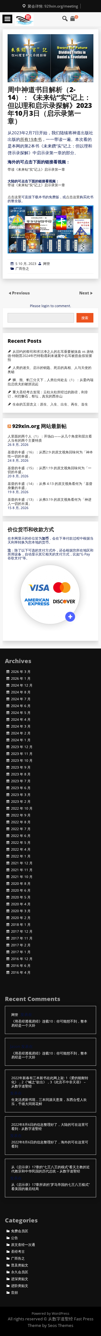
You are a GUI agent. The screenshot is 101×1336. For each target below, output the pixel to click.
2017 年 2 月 (21, 945)
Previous (21, 293)
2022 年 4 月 (21, 849)
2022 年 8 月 (21, 822)
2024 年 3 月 (21, 726)
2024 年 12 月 (22, 685)
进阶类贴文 (19, 1286)
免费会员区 (19, 1231)
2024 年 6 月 (21, 706)
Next (84, 293)
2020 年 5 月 (21, 897)
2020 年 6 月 (21, 890)
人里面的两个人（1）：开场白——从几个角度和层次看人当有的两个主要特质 (50, 438)
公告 (14, 1238)
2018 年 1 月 (21, 924)
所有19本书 (31, 139)
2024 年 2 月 (21, 733)
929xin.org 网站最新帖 (39, 426)
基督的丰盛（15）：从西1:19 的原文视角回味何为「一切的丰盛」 (49, 470)
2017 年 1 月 (21, 952)
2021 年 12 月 (22, 863)
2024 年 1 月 (21, 740)
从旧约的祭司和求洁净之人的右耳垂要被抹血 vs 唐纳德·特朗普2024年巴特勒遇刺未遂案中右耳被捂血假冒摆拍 (50, 355)
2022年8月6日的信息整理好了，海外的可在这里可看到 (49, 1144)
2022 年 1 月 (21, 856)
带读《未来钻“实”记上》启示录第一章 (36, 169)
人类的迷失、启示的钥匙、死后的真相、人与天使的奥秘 (49, 369)
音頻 (14, 1292)
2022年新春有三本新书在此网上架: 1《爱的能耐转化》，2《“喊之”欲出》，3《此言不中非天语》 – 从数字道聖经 (49, 1082)
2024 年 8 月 (21, 692)
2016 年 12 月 (22, 959)
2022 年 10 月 (22, 808)
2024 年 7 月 (21, 699)
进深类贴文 (19, 1279)
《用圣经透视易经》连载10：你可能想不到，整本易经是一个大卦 (49, 1023)
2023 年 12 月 (22, 747)
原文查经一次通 (23, 1244)
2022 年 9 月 (21, 815)
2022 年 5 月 (21, 842)
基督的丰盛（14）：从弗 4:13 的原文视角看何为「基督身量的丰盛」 (50, 486)
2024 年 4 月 (21, 719)
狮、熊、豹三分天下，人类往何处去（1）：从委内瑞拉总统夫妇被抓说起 (50, 382)
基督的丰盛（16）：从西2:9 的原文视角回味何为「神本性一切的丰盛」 (50, 454)
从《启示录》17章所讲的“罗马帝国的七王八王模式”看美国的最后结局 (50, 1187)
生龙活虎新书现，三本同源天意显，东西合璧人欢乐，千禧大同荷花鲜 (49, 1102)
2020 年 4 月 (21, 904)
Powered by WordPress (50, 1313)
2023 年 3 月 (21, 795)
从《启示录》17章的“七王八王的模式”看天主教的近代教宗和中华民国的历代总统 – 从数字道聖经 (50, 1169)
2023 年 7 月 (21, 781)
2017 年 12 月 (22, 931)
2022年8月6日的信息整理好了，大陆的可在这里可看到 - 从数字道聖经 (49, 1127)
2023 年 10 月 (22, 760)
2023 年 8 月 (21, 774)
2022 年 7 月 (21, 829)
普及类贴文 (19, 1265)
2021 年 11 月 (22, 870)
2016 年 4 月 (21, 972)
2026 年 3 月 (21, 671)
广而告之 (22, 268)
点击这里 (14, 197)
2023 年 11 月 (22, 754)
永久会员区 (19, 1272)
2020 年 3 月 (21, 911)
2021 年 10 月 (22, 877)
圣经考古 (18, 1251)
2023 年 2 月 (21, 801)
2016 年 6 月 (21, 965)
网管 (46, 263)
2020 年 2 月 (21, 918)
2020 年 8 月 (21, 883)
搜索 (84, 317)
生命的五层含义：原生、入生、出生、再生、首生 (50, 404)
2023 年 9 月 (21, 767)
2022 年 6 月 (21, 836)
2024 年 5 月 (21, 712)
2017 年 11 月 (22, 938)
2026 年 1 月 (21, 678)
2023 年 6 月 (21, 788)
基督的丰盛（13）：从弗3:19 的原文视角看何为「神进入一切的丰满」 (49, 502)
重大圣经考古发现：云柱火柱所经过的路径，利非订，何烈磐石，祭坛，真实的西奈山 (48, 394)
